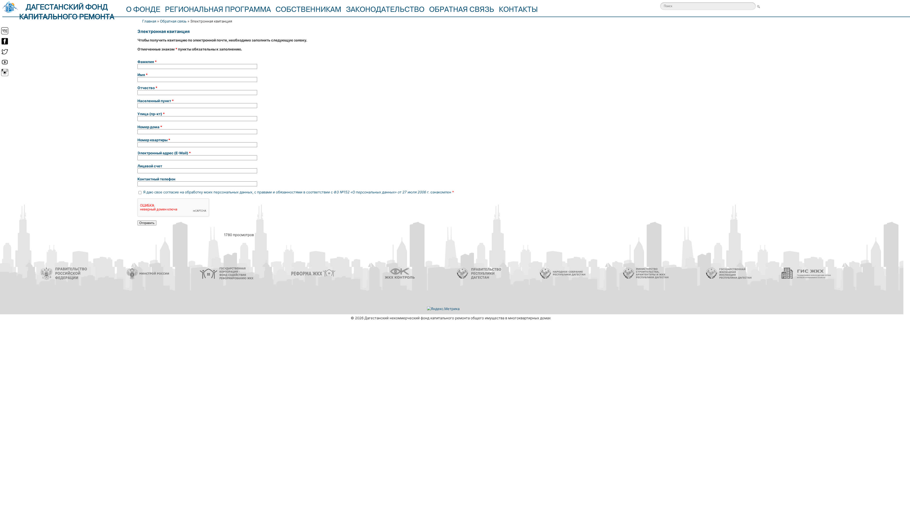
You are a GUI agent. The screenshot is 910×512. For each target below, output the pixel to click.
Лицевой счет (149, 166)
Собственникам (308, 9)
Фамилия (147, 61)
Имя (142, 75)
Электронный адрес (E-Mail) (164, 153)
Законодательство (385, 9)
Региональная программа (218, 9)
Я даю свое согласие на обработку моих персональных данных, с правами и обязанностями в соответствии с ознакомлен (298, 192)
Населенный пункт (155, 101)
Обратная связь (461, 9)
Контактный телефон (156, 179)
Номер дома (149, 127)
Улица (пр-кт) (151, 114)
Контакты (518, 9)
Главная (149, 21)
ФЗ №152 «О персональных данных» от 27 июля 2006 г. (381, 192)
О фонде (143, 9)
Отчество (147, 88)
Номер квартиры (153, 140)
